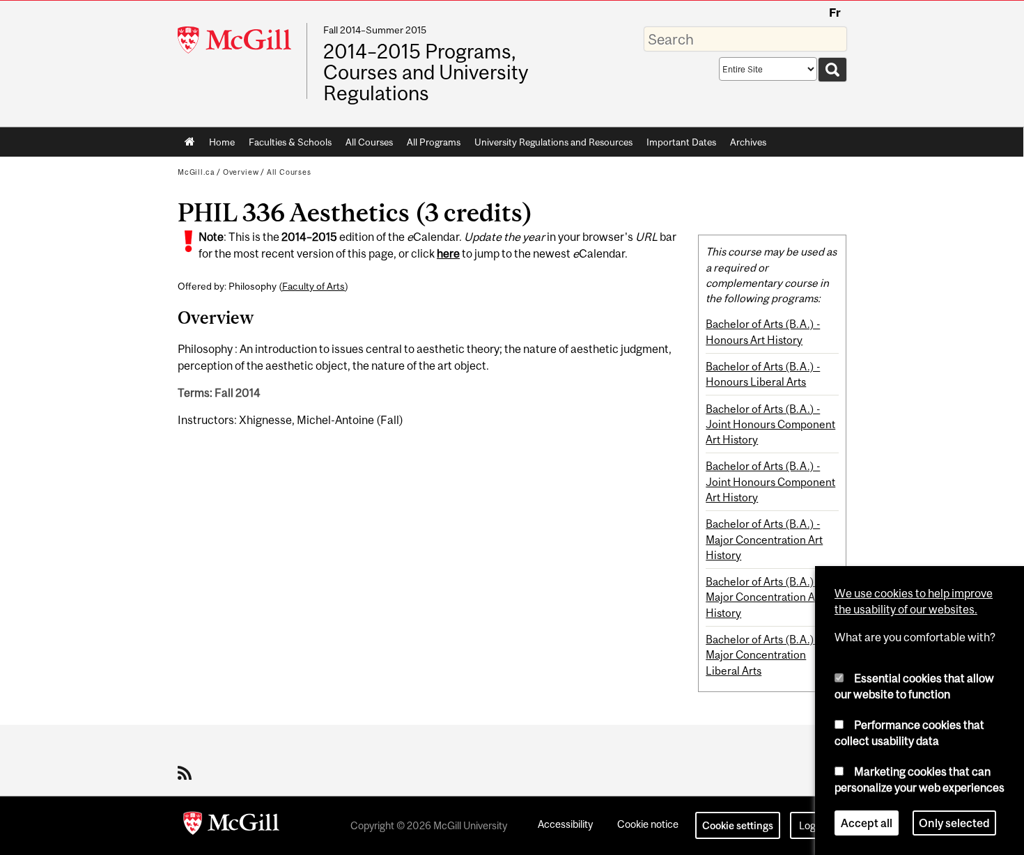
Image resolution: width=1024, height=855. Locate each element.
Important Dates (681, 142)
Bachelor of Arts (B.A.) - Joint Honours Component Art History (770, 424)
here (448, 253)
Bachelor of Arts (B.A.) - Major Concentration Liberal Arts (763, 655)
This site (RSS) (187, 772)
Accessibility (565, 824)
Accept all (866, 823)
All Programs (433, 142)
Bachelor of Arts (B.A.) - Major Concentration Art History (764, 539)
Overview (241, 172)
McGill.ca (196, 172)
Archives (748, 142)
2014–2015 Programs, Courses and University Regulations (425, 72)
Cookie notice (647, 824)
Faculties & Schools (287, 144)
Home (190, 142)
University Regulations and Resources (553, 142)
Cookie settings (737, 825)
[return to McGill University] (231, 825)
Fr (835, 12)
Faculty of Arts (313, 286)
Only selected (954, 823)
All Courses (369, 142)
